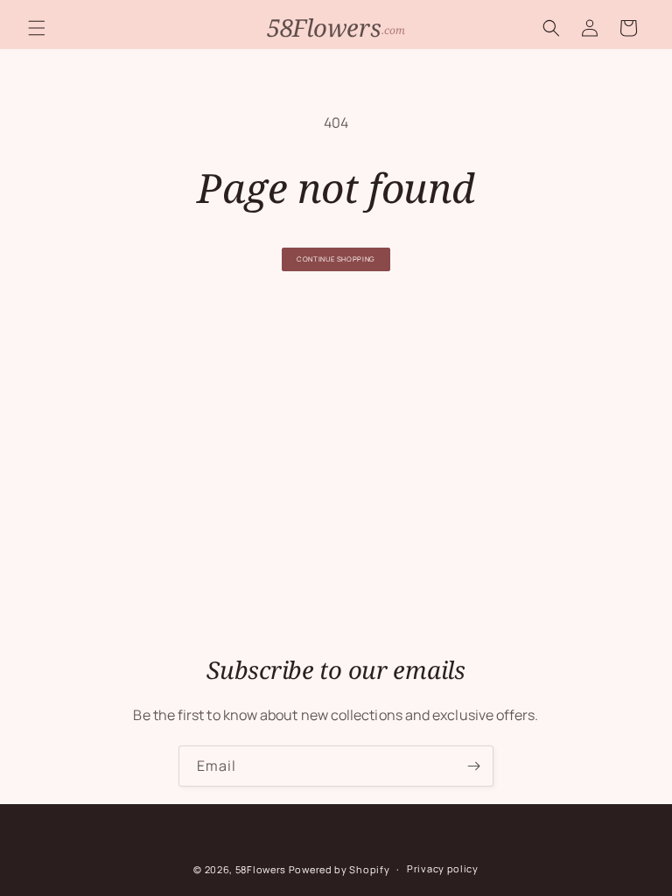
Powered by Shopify (339, 869)
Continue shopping (336, 259)
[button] (37, 28)
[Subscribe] (473, 766)
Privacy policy (443, 868)
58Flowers (260, 869)
